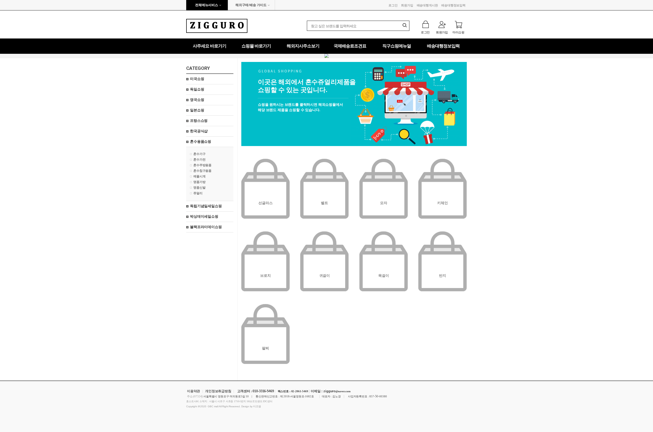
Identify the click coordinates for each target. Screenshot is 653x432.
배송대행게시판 (427, 5)
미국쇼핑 (197, 79)
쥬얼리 (198, 193)
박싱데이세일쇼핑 (204, 216)
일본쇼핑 (197, 110)
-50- (376, 396)
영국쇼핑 (197, 100)
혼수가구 (199, 154)
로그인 (393, 5)
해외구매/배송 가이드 (251, 5)
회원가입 (407, 5)
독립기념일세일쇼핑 (206, 206)
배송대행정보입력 (453, 5)
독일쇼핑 (197, 89)
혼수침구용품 (202, 171)
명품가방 (199, 182)
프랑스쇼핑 (199, 121)
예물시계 (199, 176)
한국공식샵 (199, 131)
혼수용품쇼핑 (200, 141)
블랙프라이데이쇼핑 (206, 227)
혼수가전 (199, 159)
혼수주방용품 (202, 165)
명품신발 (199, 187)
